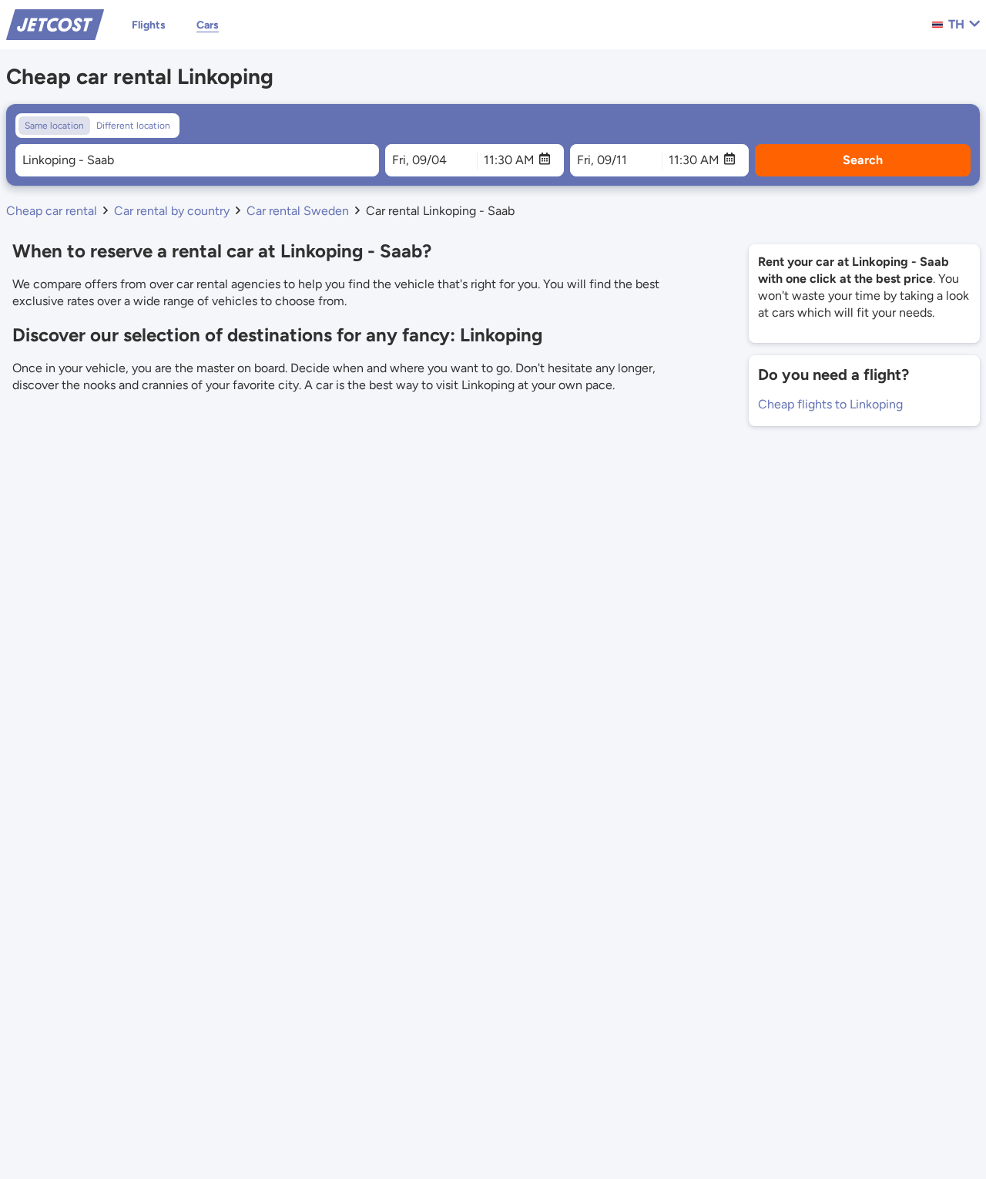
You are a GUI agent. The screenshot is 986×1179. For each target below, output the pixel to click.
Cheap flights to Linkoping (830, 404)
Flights (149, 25)
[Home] (55, 23)
